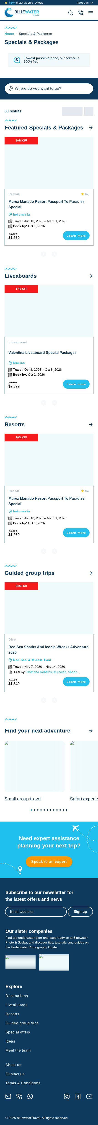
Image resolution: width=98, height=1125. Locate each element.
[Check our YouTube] (89, 1096)
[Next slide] (54, 254)
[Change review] (31, 810)
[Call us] (19, 1096)
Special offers (17, 1032)
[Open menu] (90, 12)
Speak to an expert (49, 862)
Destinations (16, 996)
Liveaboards (16, 1005)
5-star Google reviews (26, 2)
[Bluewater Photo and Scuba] (20, 962)
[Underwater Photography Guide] (54, 962)
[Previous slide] (43, 254)
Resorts (12, 1014)
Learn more (76, 235)
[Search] (70, 12)
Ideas (10, 1041)
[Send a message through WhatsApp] (30, 1096)
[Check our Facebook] (77, 1096)
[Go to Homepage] (22, 12)
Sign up (80, 912)
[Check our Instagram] (67, 1096)
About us (83, 2)
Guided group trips (22, 1023)
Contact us (15, 1074)
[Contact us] (80, 12)
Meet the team (18, 1050)
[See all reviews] (6, 2)
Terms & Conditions (22, 1083)
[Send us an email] (8, 1096)
